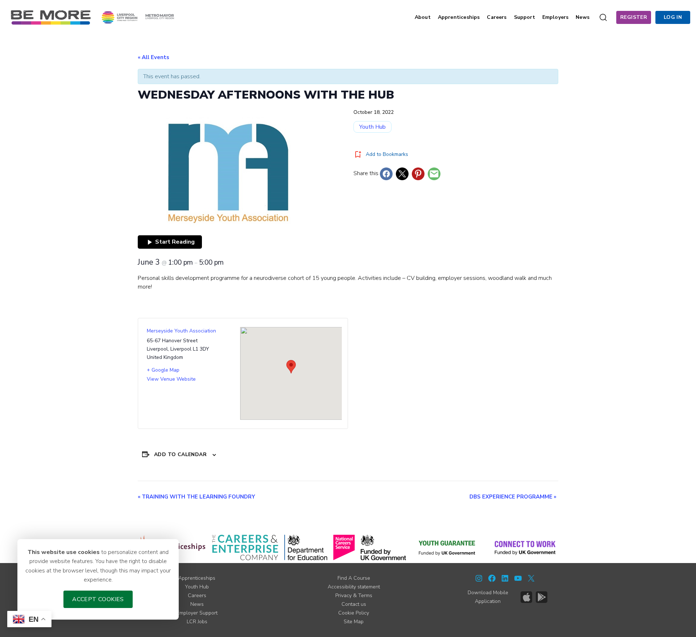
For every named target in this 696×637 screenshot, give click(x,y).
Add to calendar (180, 454)
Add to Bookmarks (387, 154)
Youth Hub (372, 127)
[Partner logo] (138, 17)
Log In (673, 17)
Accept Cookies (98, 599)
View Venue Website (171, 379)
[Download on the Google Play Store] (541, 597)
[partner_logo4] (344, 547)
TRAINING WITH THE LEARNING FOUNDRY (196, 496)
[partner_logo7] (525, 547)
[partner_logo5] (383, 547)
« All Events (153, 57)
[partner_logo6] (447, 547)
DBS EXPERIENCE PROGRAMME (512, 496)
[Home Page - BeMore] (51, 17)
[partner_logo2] (245, 547)
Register (633, 17)
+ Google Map (163, 370)
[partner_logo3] (305, 547)
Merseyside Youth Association (181, 330)
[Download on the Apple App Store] (526, 597)
